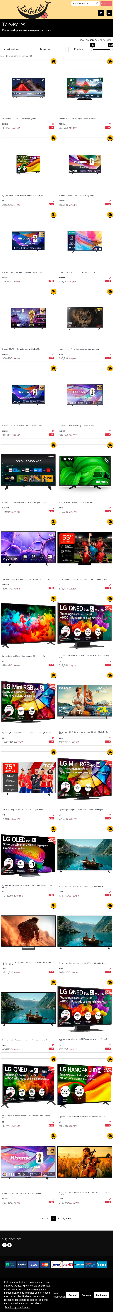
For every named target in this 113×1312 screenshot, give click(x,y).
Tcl (60, 585)
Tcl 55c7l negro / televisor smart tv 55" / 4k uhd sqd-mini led (83, 579)
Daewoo (5, 508)
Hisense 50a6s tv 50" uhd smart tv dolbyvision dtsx (22, 426)
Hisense (62, 201)
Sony (61, 508)
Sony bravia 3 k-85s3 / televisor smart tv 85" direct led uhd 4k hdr (83, 733)
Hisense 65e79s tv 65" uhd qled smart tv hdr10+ (78, 426)
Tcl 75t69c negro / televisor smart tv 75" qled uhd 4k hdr (24, 809)
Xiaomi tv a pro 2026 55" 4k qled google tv (19, 119)
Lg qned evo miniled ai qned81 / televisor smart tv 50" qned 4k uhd (27, 1117)
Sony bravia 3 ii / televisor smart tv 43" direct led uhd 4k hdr (26, 1040)
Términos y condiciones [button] (17, 1307)
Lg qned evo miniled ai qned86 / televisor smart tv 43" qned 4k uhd (84, 656)
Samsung (6, 585)
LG (3, 201)
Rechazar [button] (86, 1295)
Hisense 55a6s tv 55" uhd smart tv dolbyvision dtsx (22, 272)
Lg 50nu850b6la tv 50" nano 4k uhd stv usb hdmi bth (22, 195)
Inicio (81, 40)
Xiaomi (5, 124)
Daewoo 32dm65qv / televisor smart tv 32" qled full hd (24, 502)
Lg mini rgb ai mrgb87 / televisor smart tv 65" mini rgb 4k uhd (26, 733)
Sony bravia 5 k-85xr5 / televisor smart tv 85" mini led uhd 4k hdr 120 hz (85, 1193)
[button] (45, 49)
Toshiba (62, 124)
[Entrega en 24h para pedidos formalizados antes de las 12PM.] (53, 61)
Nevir (61, 354)
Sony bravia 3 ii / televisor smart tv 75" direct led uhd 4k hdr (83, 886)
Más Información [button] (59, 1295)
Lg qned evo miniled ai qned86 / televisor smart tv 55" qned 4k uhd (84, 1040)
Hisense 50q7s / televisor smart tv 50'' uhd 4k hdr (21, 1193)
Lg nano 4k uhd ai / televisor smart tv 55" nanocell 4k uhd (82, 1117)
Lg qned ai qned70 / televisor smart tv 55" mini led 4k (23, 656)
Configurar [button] (101, 1295)
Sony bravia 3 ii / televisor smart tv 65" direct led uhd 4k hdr (83, 963)
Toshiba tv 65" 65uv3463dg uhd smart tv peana (77, 119)
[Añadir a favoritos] (51, 124)
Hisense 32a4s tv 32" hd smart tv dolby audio (76, 195)
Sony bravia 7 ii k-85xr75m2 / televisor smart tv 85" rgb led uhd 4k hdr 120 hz (27, 963)
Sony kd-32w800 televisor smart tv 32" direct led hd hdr (81, 502)
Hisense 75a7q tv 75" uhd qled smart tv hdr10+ (77, 272)
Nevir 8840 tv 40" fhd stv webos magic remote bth (79, 349)
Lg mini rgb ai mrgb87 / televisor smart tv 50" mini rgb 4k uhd (83, 809)
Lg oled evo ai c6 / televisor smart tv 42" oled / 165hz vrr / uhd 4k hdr (27, 886)
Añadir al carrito (29, 134)
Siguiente (67, 1218)
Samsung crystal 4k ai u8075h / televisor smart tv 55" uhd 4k (26, 579)
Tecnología (92, 40)
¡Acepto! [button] (72, 1295)
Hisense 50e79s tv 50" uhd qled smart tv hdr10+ (21, 349)
